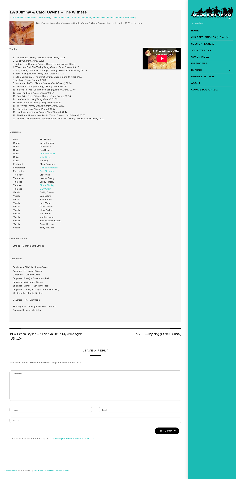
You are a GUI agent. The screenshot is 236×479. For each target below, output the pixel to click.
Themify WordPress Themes (57, 470)
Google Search (202, 76)
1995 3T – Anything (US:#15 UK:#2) (157, 334)
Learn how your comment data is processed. (72, 438)
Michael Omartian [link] (49, 167)
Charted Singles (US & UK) (210, 37)
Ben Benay (18, 18)
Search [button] (196, 70)
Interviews (199, 63)
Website (16, 421)
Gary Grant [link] (45, 189)
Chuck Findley (43, 18)
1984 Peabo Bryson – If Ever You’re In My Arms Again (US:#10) (46, 336)
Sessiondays (11, 470)
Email (104, 410)
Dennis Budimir (59, 18)
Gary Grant (86, 18)
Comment (17, 374)
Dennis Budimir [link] (47, 153)
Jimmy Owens (99, 18)
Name (15, 410)
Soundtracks (201, 50)
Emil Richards (73, 18)
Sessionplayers (202, 44)
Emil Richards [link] (47, 171)
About (195, 83)
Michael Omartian (115, 18)
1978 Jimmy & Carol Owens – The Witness (48, 12)
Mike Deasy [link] (46, 157)
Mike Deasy (130, 18)
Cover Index (200, 57)
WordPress (38, 470)
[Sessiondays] (212, 18)
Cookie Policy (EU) (204, 89)
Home (195, 30)
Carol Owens (30, 18)
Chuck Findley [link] (47, 185)
